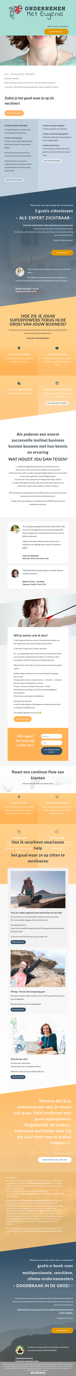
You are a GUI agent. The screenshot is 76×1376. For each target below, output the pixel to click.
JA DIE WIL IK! (62, 252)
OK (32, 1373)
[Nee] (74, 1369)
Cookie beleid (40, 1373)
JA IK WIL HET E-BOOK (57, 403)
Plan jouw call (18, 942)
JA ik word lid (18, 1077)
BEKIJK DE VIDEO (14, 113)
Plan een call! (56, 31)
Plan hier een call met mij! (54, 1160)
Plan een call (22, 719)
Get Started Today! (14, 180)
